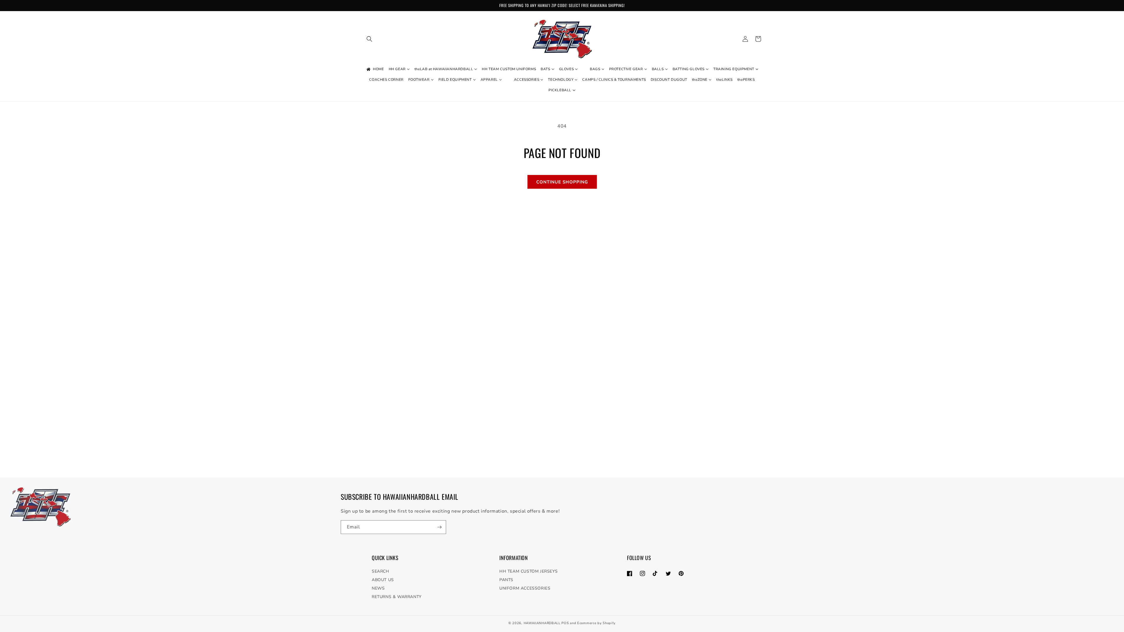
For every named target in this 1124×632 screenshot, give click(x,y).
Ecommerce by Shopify (596, 623)
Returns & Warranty (397, 597)
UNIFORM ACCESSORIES (524, 588)
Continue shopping (562, 182)
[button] (369, 38)
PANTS (506, 580)
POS (565, 623)
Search (380, 571)
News (378, 588)
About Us (383, 580)
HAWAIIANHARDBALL (542, 623)
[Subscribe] (439, 527)
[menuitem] (374, 69)
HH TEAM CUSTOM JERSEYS (528, 571)
